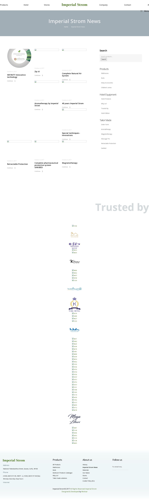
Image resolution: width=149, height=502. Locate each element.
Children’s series (106, 87)
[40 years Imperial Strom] (74, 89)
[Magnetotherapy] (74, 148)
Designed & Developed (70, 491)
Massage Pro (105, 139)
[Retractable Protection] (19, 149)
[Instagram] (138, 475)
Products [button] (4, 5)
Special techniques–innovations (71, 134)
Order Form (105, 124)
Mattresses (105, 73)
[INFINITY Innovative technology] (19, 58)
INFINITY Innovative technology (16, 76)
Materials (86, 470)
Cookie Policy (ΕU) (89, 481)
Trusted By (104, 108)
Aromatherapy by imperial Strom (46, 104)
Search (104, 59)
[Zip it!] (47, 57)
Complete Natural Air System (71, 74)
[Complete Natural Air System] (74, 58)
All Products (57, 465)
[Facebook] (114, 475)
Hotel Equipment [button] (108, 94)
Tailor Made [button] (105, 120)
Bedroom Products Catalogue (62, 473)
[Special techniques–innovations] (74, 117)
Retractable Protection (17, 164)
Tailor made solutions (60, 478)
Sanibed (103, 148)
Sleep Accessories (107, 83)
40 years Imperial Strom (73, 103)
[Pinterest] (130, 475)
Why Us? (104, 104)
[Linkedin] (126, 475)
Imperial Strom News (90, 467)
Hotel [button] (26, 5)
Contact (127, 5)
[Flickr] (134, 475)
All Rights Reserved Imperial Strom (83, 489)
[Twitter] (118, 475)
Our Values (86, 473)
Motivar (84, 491)
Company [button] (103, 5)
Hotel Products (106, 99)
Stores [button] (47, 5)
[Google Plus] (122, 475)
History (85, 465)
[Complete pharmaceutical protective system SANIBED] (47, 148)
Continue (10, 81)
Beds (103, 78)
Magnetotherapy (69, 163)
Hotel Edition (105, 113)
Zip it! (37, 71)
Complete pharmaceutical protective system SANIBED (46, 165)
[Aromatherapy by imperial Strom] (47, 89)
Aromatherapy (106, 129)
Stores (85, 475)
